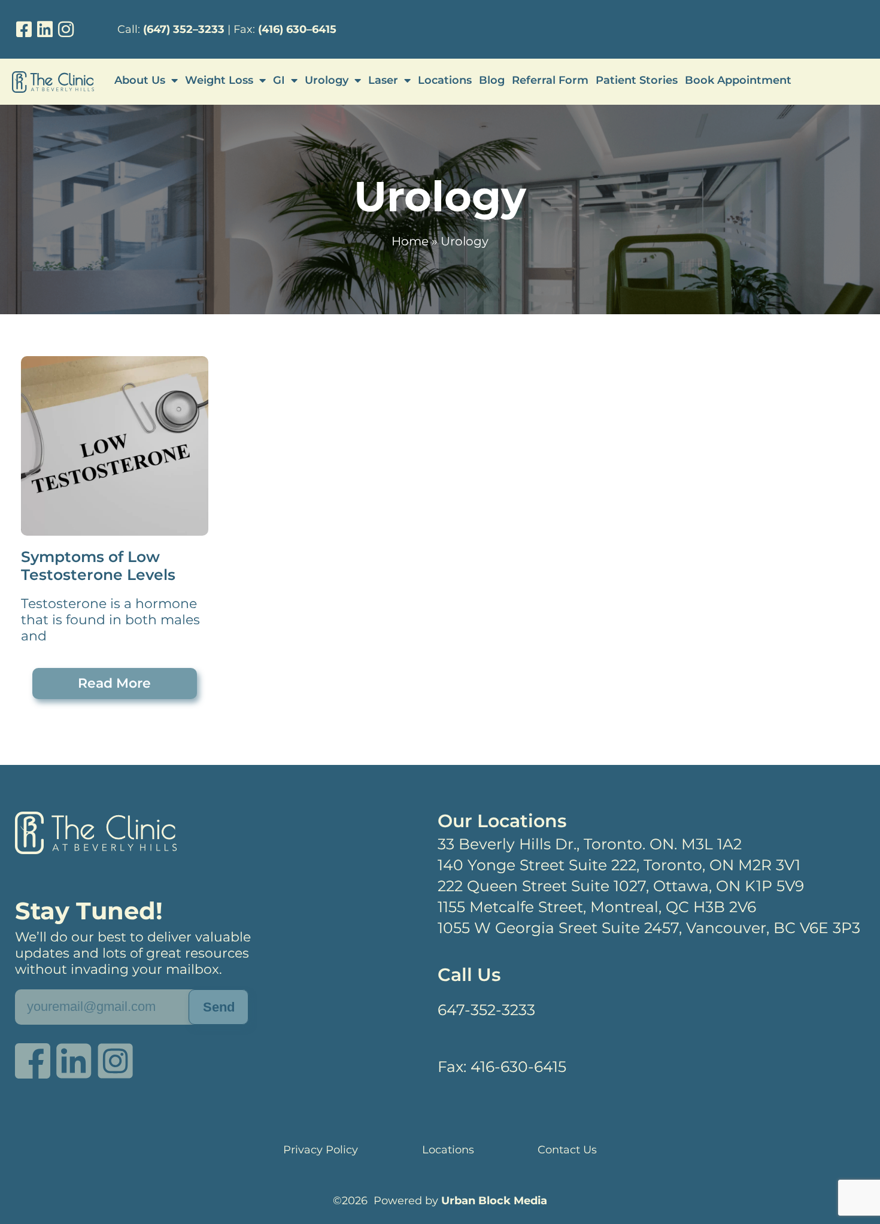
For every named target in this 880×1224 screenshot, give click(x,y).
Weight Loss (219, 80)
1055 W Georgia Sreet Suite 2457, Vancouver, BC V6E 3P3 (649, 928)
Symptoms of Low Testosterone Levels (98, 566)
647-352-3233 (486, 1010)
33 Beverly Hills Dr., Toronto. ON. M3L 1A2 (590, 844)
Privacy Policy (320, 1149)
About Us (139, 80)
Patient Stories (637, 80)
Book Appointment (738, 80)
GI (279, 80)
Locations (445, 80)
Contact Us (567, 1149)
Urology (326, 80)
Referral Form (550, 80)
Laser (383, 80)
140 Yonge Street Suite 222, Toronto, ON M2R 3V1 (619, 865)
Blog (492, 80)
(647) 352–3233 (183, 29)
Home (410, 241)
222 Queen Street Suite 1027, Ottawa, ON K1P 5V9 (621, 886)
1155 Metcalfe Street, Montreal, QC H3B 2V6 (597, 907)
